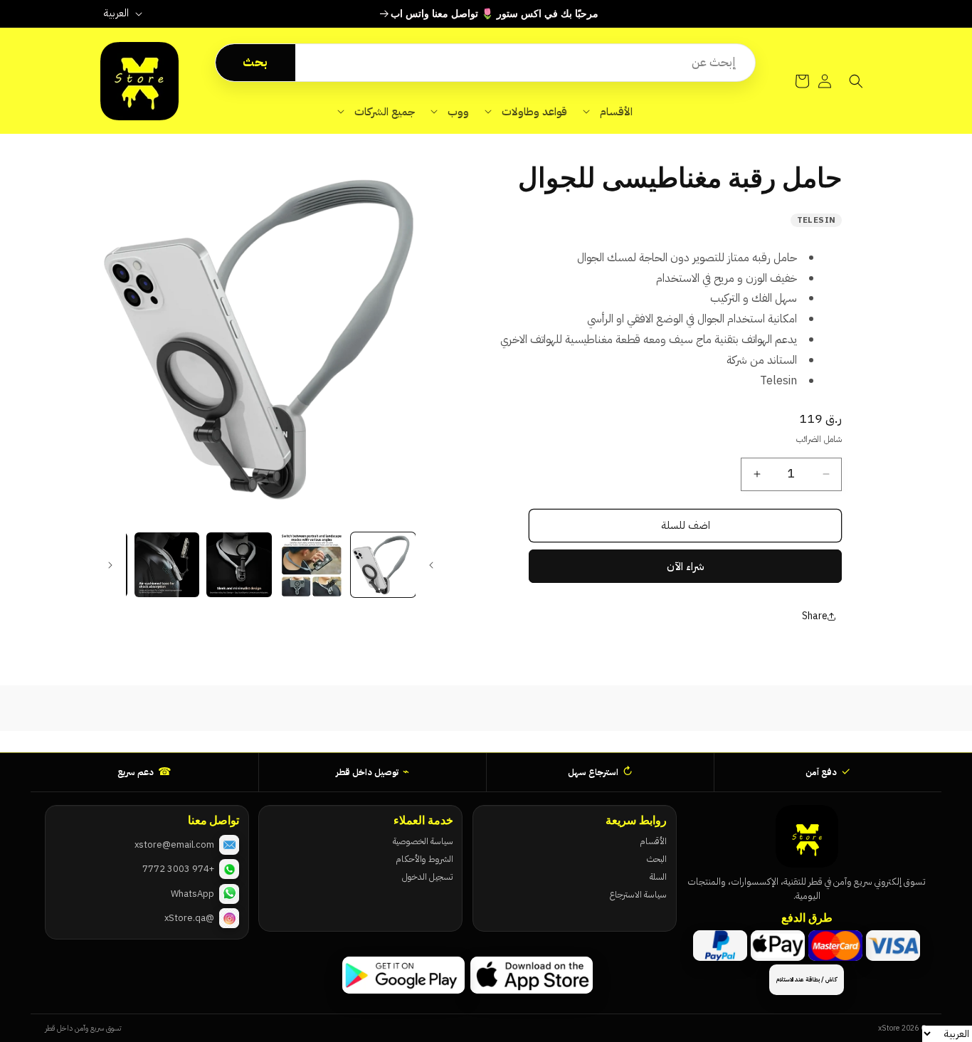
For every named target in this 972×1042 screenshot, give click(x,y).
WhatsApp (192, 893)
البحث (657, 858)
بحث (255, 62)
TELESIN (816, 220)
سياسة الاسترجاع (638, 894)
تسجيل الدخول (427, 876)
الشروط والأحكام (424, 858)
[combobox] (525, 62)
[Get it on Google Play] (403, 975)
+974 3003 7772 (178, 868)
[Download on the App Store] (531, 975)
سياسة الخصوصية (423, 841)
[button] (608, 111)
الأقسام (653, 841)
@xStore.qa (189, 918)
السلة (658, 876)
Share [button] (815, 616)
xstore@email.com (174, 844)
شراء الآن (685, 566)
